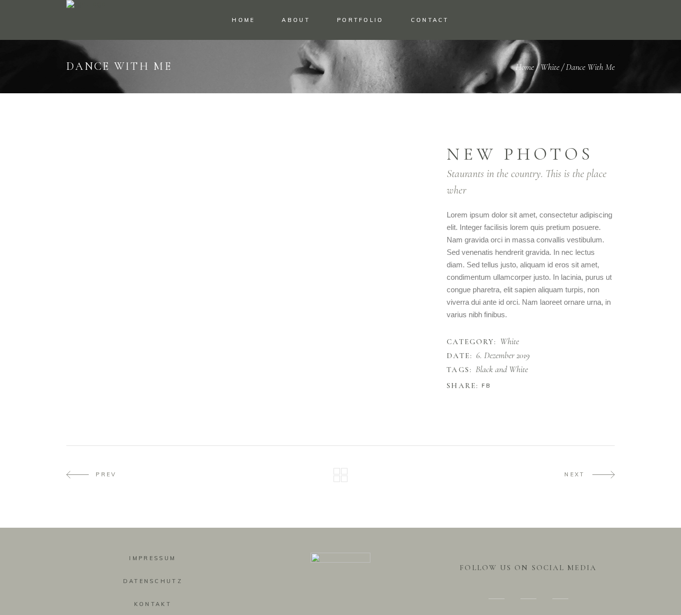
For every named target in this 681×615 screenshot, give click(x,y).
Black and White (502, 370)
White (549, 66)
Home (524, 66)
